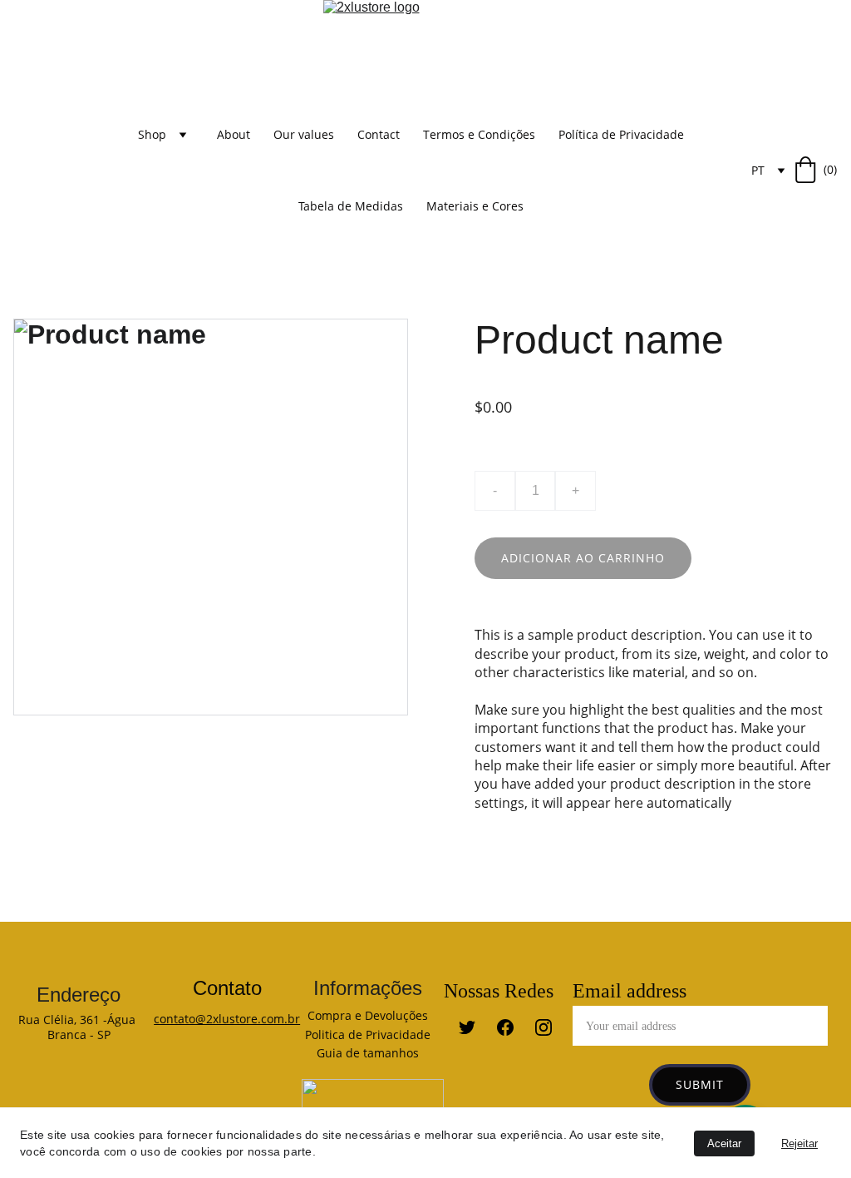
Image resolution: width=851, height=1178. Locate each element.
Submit (700, 1084)
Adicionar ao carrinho (583, 558)
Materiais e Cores (475, 206)
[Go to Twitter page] (475, 1027)
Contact (378, 134)
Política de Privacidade (621, 134)
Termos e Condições (479, 134)
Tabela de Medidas (350, 206)
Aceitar (724, 1143)
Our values (303, 134)
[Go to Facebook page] (513, 1027)
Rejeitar (799, 1143)
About (233, 134)
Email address (629, 991)
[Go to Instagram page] (543, 1027)
